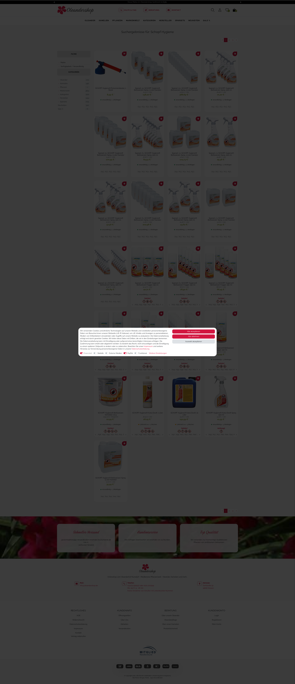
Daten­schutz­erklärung (140, 349)
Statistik (100, 353)
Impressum (148, 346)
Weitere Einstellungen (158, 353)
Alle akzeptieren (193, 331)
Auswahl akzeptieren (193, 341)
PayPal (130, 353)
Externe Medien (115, 353)
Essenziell (88, 353)
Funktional (142, 353)
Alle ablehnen (193, 336)
